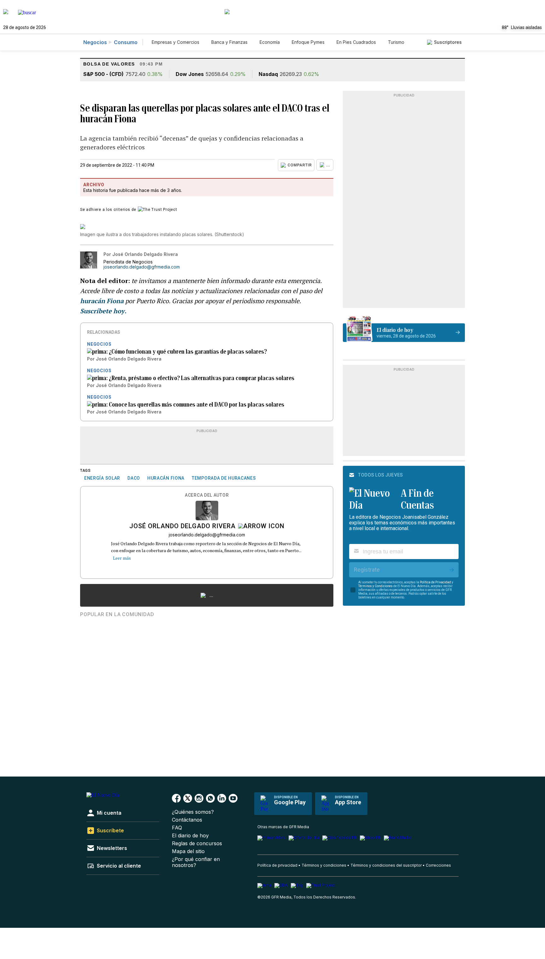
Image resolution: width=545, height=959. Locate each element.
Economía (270, 42)
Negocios (95, 42)
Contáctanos (187, 820)
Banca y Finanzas (229, 42)
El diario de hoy (190, 836)
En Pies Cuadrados (356, 42)
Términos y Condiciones (375, 586)
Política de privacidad (277, 865)
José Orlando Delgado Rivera (182, 526)
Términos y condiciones (324, 865)
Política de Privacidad (435, 582)
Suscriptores (448, 42)
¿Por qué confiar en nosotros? (196, 862)
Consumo (126, 42)
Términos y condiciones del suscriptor (386, 865)
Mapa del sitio (188, 851)
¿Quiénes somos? (193, 812)
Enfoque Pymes (308, 42)
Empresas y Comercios (175, 42)
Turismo (396, 42)
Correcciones (438, 865)
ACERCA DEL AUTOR (207, 495)
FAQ (177, 828)
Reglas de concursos (197, 843)
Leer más (122, 558)
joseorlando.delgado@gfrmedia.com (141, 266)
